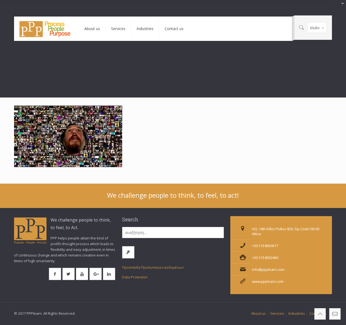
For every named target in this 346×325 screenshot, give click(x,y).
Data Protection (135, 277)
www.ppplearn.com (268, 281)
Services (277, 313)
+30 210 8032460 (265, 257)
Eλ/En (315, 27)
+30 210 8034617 (265, 245)
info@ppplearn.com (268, 269)
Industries (296, 313)
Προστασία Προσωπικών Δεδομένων (153, 267)
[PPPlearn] (45, 29)
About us (258, 313)
